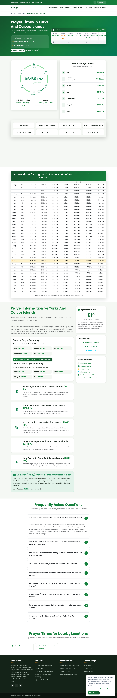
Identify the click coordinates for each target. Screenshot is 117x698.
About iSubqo (88, 665)
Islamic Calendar (100, 8)
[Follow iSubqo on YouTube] (12, 685)
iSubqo (14, 7)
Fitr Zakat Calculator (24, 132)
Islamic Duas (70, 132)
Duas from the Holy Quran (44, 671)
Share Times (92, 350)
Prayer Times (53, 8)
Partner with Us (93, 132)
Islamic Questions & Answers (69, 665)
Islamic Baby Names (85, 8)
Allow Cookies (94, 693)
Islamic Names (85, 372)
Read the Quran (46, 132)
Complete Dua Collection (43, 665)
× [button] (113, 677)
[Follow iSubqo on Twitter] (20, 685)
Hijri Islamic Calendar (70, 125)
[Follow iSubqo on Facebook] (16, 685)
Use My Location (33, 50)
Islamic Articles (65, 671)
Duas (61, 8)
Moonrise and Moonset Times (90, 378)
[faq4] (86, 573)
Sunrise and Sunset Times (88, 375)
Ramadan (67, 8)
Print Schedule (92, 346)
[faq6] (86, 594)
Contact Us (88, 668)
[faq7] (86, 605)
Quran (75, 8)
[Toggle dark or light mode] (95, 2)
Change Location (18, 50)
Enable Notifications (92, 343)
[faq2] (86, 553)
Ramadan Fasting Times (46, 125)
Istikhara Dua (39, 668)
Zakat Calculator (24, 125)
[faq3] (86, 564)
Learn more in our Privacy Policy (99, 689)
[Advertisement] (58, 154)
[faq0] (86, 518)
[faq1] (86, 542)
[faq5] (86, 584)
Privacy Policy (88, 671)
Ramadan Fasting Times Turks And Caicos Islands (33, 359)
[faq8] (86, 616)
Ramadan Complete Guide (93, 125)
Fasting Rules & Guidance (68, 668)
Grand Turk (18, 646)
